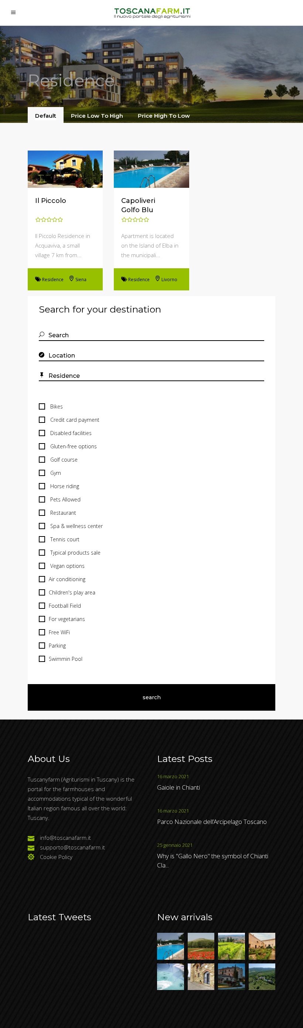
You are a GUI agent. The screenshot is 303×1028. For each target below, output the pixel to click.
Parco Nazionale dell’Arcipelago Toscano (212, 821)
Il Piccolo (50, 201)
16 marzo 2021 (173, 776)
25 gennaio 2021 (175, 845)
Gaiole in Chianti (178, 787)
